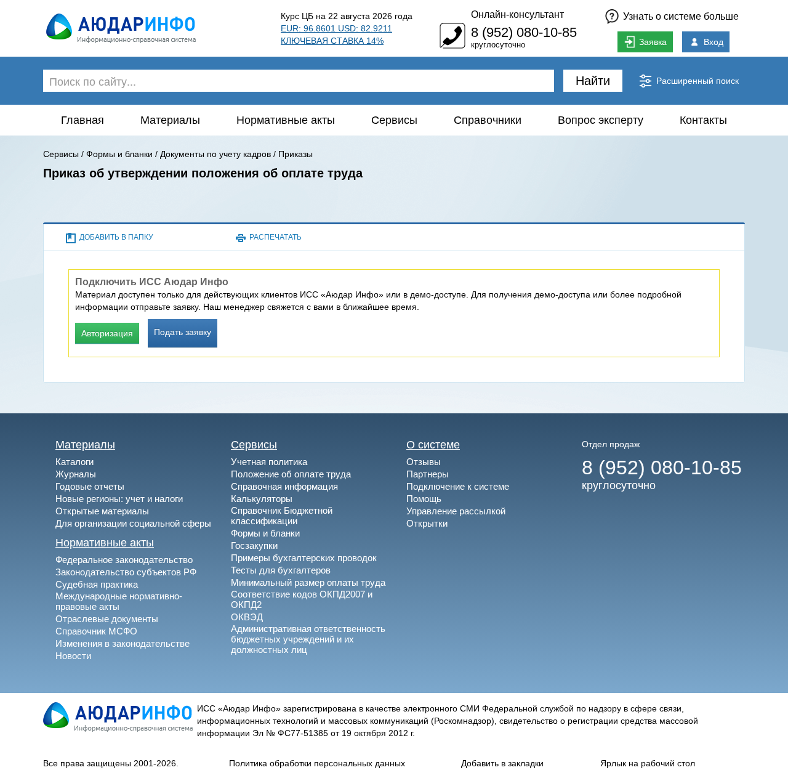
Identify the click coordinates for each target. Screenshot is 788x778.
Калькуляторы (261, 498)
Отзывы (423, 461)
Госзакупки (254, 545)
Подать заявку (182, 332)
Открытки (427, 523)
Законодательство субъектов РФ (125, 572)
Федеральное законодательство (124, 559)
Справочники (487, 120)
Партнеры (427, 474)
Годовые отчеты (89, 486)
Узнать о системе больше (681, 16)
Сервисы (394, 120)
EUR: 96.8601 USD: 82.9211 (336, 28)
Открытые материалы (102, 511)
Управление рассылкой (455, 511)
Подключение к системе (457, 486)
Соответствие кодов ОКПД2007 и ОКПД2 (301, 599)
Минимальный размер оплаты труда (308, 582)
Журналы (75, 474)
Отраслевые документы (106, 619)
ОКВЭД (247, 617)
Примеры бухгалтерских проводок (304, 558)
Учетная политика (269, 461)
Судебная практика (96, 584)
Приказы (295, 154)
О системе (433, 445)
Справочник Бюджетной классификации (281, 515)
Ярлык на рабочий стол (647, 763)
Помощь (423, 498)
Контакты (703, 120)
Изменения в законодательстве (122, 643)
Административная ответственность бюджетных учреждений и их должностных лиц (308, 639)
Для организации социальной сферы (133, 523)
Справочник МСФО (96, 631)
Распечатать (275, 237)
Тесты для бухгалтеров (281, 570)
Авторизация (107, 333)
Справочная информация (284, 486)
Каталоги (74, 461)
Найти (593, 80)
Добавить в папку (116, 237)
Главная (82, 120)
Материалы (170, 120)
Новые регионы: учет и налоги (119, 498)
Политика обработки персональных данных (317, 763)
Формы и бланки (119, 154)
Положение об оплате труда (291, 474)
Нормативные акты (285, 120)
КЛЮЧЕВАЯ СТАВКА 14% (332, 41)
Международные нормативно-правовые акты (118, 601)
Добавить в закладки (502, 763)
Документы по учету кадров (215, 154)
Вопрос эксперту (600, 120)
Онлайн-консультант (517, 14)
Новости (73, 655)
